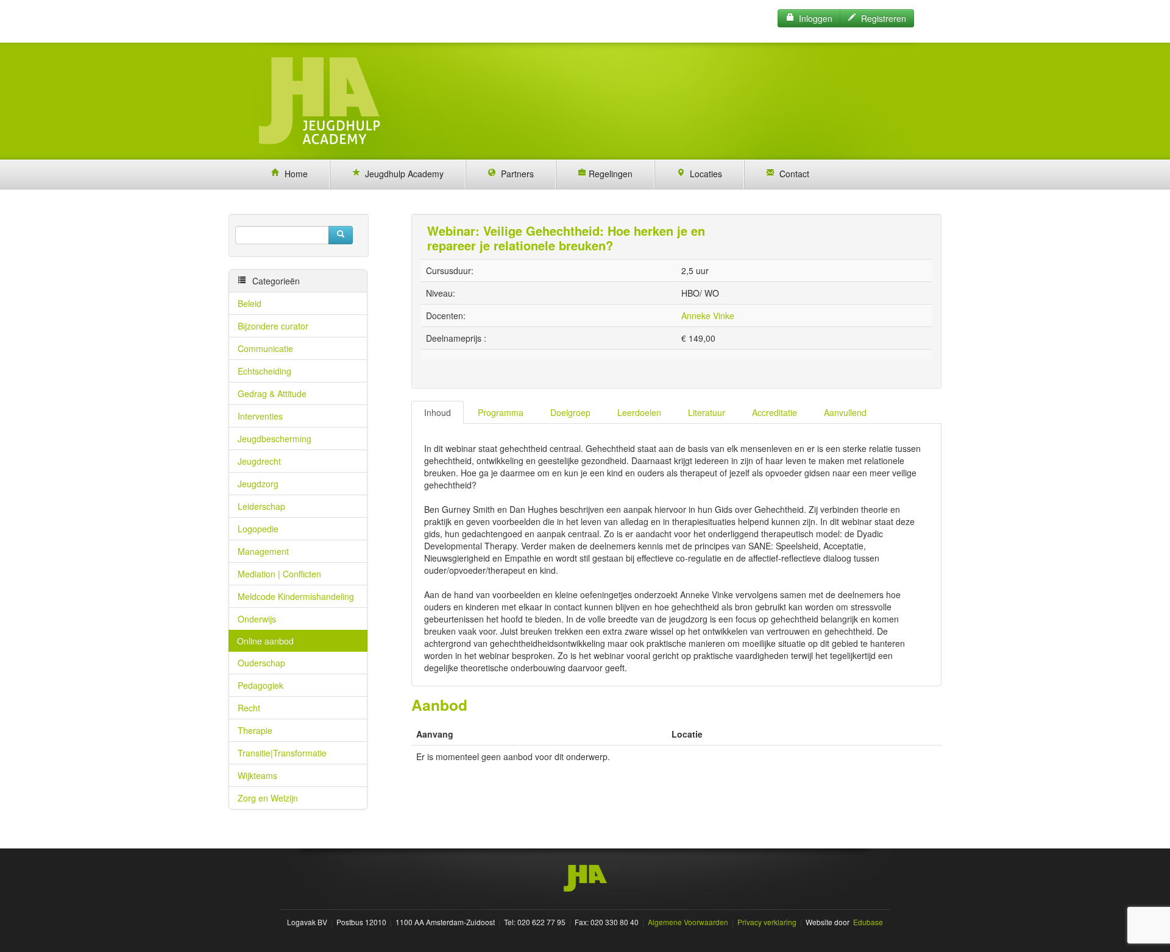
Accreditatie (774, 412)
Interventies (260, 416)
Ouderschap (261, 663)
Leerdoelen (639, 412)
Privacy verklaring (766, 922)
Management (263, 551)
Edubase (867, 922)
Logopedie (258, 529)
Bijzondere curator (273, 326)
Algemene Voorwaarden (688, 922)
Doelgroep (570, 412)
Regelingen (609, 173)
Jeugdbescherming (274, 438)
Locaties (703, 173)
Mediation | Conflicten (279, 574)
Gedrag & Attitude (272, 393)
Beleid (249, 303)
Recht (249, 708)
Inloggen (813, 18)
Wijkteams (257, 775)
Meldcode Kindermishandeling (296, 596)
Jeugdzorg (258, 484)
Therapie (255, 730)
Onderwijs (257, 619)
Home (294, 173)
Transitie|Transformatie (282, 753)
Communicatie (265, 348)
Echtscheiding (264, 371)
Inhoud (437, 412)
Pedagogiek (260, 685)
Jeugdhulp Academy (402, 173)
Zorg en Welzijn (268, 798)
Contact (792, 173)
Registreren (881, 18)
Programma (500, 412)
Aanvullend (845, 412)
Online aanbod (265, 641)
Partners (515, 173)
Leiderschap (261, 506)
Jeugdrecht (259, 461)
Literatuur (706, 412)
